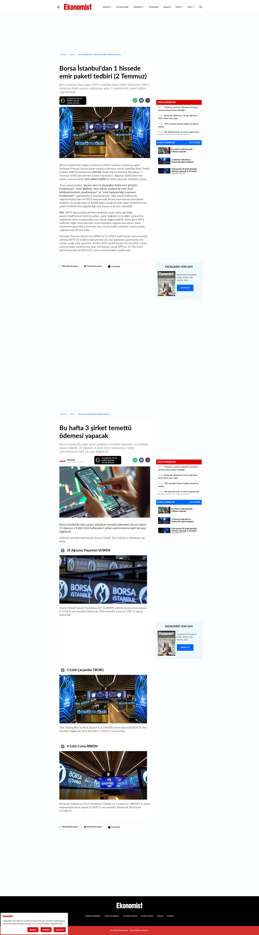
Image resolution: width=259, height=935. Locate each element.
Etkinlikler (154, 7)
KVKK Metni (147, 916)
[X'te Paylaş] (147, 100)
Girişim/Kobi (122, 7)
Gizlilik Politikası (93, 916)
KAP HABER (194, 143)
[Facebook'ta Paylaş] (141, 100)
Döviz (178, 7)
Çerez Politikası (112, 916)
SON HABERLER (167, 102)
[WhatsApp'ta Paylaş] (135, 100)
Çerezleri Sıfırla (130, 916)
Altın (190, 7)
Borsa (72, 54)
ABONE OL (185, 288)
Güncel (106, 7)
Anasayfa (63, 54)
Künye (160, 916)
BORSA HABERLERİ (166, 143)
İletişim (170, 916)
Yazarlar (167, 7)
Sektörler (137, 7)
